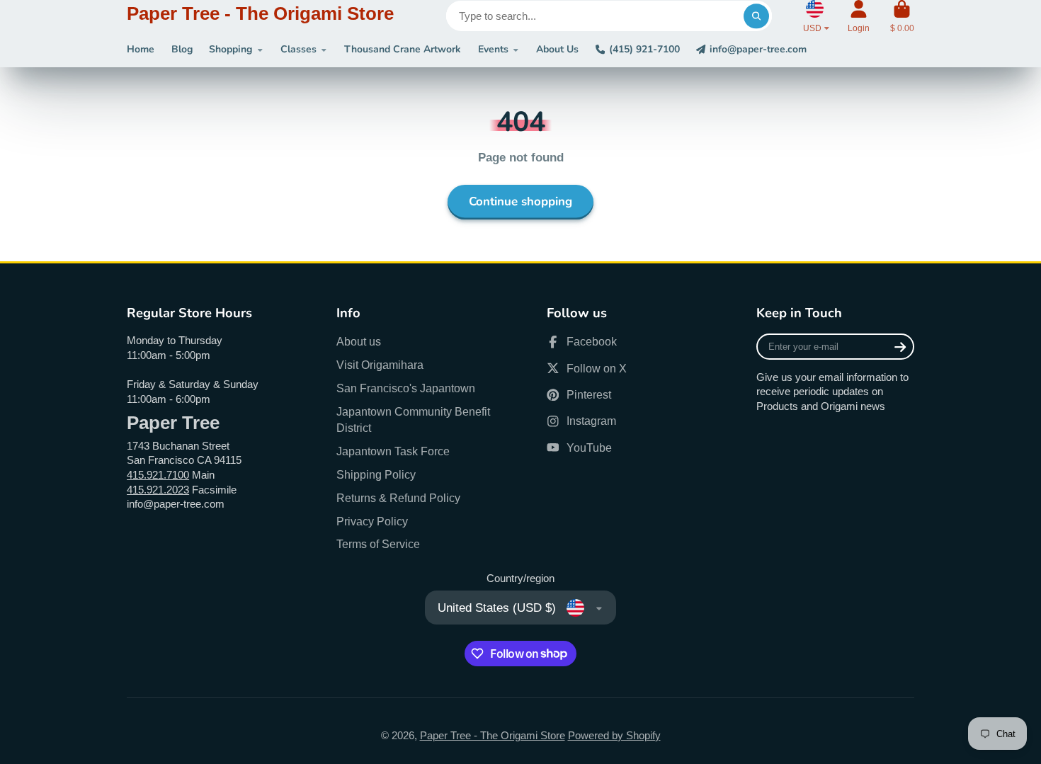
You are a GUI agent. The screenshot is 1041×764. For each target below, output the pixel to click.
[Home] (260, 16)
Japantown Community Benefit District (413, 419)
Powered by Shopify (614, 735)
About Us (557, 49)
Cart (902, 16)
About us (358, 341)
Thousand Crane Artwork (402, 49)
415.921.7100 (158, 475)
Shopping (230, 49)
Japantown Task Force (393, 451)
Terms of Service (378, 543)
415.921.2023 (158, 490)
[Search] (756, 16)
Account (859, 16)
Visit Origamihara (379, 364)
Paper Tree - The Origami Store (492, 735)
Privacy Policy (372, 521)
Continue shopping (520, 201)
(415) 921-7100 (644, 49)
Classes (298, 49)
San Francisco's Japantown (405, 388)
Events (493, 49)
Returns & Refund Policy (398, 497)
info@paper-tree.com (758, 49)
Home (140, 49)
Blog (182, 49)
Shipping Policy (376, 474)
